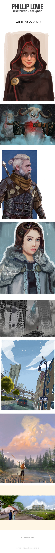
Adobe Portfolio (32, 547)
